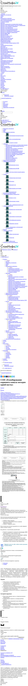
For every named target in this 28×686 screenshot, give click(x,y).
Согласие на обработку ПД (7, 652)
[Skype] (12, 376)
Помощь (2, 657)
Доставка (3, 661)
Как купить (8, 346)
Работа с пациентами (13, 321)
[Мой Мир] (5, 376)
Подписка (3, 641)
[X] (7, 376)
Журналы (10, 275)
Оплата (2, 659)
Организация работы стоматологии (16, 314)
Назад (8, 260)
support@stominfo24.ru (6, 98)
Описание (5, 563)
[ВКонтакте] (1, 376)
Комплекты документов (6, 393)
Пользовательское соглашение (7, 655)
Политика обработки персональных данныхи (11, 656)
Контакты (3, 649)
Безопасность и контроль (13, 268)
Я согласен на (12, 638)
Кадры (9, 303)
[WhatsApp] (10, 376)
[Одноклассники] (3, 376)
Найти (2, 679)
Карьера (2, 648)
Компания (8, 353)
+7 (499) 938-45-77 (5, 88)
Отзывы (5, 564)
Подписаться (21, 637)
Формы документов (12, 334)
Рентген (8, 398)
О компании (3, 645)
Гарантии (3, 662)
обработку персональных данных (15, 638)
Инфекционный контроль (14, 296)
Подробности (4, 506)
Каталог (7, 261)
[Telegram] (14, 376)
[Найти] (2, 9)
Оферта (2, 654)
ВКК (12, 393)
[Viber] (8, 376)
